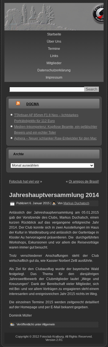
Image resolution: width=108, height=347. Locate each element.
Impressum (54, 77)
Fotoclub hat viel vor (24, 181)
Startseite (54, 34)
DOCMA (32, 104)
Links (54, 56)
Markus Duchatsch (76, 203)
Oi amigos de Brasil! (84, 181)
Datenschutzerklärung (54, 70)
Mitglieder (54, 63)
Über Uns (54, 41)
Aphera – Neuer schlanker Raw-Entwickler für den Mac (55, 138)
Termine (54, 49)
